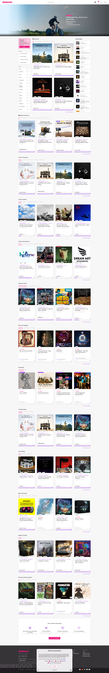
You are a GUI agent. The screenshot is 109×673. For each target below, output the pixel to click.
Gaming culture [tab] (46, 117)
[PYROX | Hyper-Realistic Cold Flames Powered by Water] (42, 87)
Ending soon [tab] (41, 159)
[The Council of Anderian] (64, 464)
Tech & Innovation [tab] (38, 41)
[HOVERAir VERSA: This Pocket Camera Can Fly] (26, 171)
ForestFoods (60, 267)
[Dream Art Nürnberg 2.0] (82, 255)
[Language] (95, 2)
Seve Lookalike (23, 393)
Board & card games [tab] (23, 285)
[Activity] (98, 2)
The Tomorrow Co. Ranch (44, 267)
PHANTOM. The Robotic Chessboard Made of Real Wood (81, 142)
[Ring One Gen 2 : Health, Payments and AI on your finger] (64, 87)
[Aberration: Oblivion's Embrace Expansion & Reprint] (26, 297)
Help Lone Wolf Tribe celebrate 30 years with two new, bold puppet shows (64, 226)
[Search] (47, 2)
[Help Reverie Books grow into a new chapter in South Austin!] (26, 255)
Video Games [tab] (34, 285)
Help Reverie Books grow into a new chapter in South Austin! (26, 268)
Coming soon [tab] (21, 369)
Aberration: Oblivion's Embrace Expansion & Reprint (24, 310)
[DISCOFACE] (64, 339)
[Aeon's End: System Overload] (82, 464)
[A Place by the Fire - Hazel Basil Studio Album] (45, 339)
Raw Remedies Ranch (43, 393)
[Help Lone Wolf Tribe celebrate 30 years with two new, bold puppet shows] (64, 213)
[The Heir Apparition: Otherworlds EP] (82, 381)
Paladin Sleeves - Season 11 (26, 476)
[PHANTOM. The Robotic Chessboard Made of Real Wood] (82, 129)
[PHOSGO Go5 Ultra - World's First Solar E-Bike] (42, 53)
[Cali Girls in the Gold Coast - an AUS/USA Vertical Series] (64, 381)
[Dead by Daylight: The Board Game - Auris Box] (45, 297)
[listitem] (24, 68)
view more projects (69, 111)
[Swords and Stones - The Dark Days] (82, 297)
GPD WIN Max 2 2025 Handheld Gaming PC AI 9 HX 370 (45, 142)
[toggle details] (51, 75)
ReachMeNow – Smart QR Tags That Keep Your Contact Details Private (81, 352)
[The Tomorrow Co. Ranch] (45, 255)
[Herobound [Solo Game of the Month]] (64, 297)
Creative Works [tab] (45, 41)
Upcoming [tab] (24, 159)
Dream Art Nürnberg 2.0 (81, 267)
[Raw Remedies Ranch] (45, 381)
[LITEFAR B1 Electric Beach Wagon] (64, 53)
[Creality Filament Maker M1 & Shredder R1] (26, 129)
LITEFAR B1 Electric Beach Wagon (63, 66)
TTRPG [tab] (29, 285)
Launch (24, 46)
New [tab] (26, 369)
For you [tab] (20, 159)
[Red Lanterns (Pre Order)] (26, 339)
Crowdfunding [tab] (30, 159)
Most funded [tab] (25, 411)
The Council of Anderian (63, 476)
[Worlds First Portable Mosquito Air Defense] (64, 129)
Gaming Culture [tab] (52, 41)
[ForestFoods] (64, 255)
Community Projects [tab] (39, 117)
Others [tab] (39, 285)
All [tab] (33, 41)
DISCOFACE (59, 351)
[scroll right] (73, 41)
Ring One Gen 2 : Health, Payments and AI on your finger (81, 184)
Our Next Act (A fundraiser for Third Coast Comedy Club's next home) (26, 226)
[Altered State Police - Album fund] (82, 213)
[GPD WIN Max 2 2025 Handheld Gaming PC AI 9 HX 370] (45, 129)
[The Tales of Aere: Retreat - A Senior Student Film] (45, 464)
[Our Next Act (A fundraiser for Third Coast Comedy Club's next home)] (26, 213)
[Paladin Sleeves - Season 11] (26, 464)
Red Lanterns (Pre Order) (25, 351)
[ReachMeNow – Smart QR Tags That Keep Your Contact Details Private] (82, 339)
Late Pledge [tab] (36, 159)
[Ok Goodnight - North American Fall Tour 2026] (45, 213)
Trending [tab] (20, 411)
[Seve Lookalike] (26, 381)
